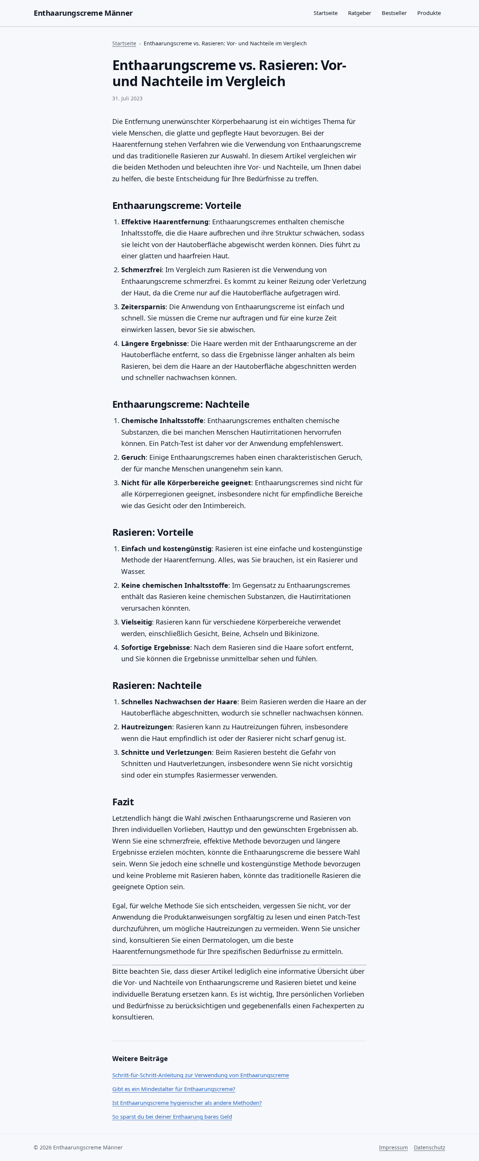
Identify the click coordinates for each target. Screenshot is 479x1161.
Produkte (429, 12)
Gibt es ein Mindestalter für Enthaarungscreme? (173, 1088)
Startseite (326, 12)
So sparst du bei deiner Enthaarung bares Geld (172, 1116)
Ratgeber (359, 12)
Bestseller (394, 12)
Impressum (393, 1147)
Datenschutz (429, 1147)
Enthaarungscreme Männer (83, 13)
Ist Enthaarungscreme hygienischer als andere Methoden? (187, 1102)
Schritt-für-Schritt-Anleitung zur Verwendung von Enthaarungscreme (200, 1075)
